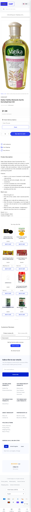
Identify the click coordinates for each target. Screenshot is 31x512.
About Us (4, 415)
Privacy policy (4, 481)
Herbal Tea (5, 388)
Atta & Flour (5, 403)
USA (6, 446)
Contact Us (5, 417)
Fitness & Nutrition (7, 390)
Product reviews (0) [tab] (8, 333)
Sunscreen (19, 394)
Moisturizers (20, 388)
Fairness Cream (21, 392)
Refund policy (12, 481)
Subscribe (15, 374)
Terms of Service (6, 425)
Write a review (15, 345)
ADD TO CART (21, 134)
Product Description (7, 157)
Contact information (15, 485)
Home (2, 93)
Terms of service (21, 481)
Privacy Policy (5, 427)
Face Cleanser (20, 390)
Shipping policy (5, 485)
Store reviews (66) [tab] (22, 333)
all (5, 93)
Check (15, 127)
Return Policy (5, 431)
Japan (22, 446)
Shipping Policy (6, 429)
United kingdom (14, 446)
